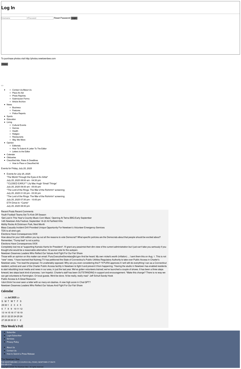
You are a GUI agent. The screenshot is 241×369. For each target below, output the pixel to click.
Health (15, 130)
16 (12, 312)
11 (18, 308)
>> (18, 297)
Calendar (11, 154)
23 (12, 316)
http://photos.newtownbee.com (41, 58)
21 (6, 316)
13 (3, 312)
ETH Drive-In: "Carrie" (18, 202)
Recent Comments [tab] (24, 211)
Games (15, 127)
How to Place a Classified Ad (25, 163)
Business (16, 107)
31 (15, 320)
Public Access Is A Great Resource (18, 278)
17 (15, 312)
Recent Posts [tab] (7, 211)
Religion (16, 133)
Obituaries (11, 157)
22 (9, 316)
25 (18, 316)
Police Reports (19, 113)
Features (16, 110)
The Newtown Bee (10, 359)
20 (3, 316)
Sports (10, 116)
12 (21, 308)
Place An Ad (18, 92)
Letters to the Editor (21, 151)
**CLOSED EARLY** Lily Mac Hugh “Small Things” (32, 183)
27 (3, 320)
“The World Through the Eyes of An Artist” (27, 177)
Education (11, 119)
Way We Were (18, 139)
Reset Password (62, 17)
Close (4, 64)
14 (6, 312)
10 (15, 308)
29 (3, 304)
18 (18, 312)
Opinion (10, 142)
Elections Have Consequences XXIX (19, 233)
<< (6, 297)
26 (21, 316)
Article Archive (19, 101)
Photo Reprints (19, 95)
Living (9, 122)
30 (6, 304)
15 (9, 312)
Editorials (16, 145)
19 (21, 312)
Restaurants (17, 136)
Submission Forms (21, 98)
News (9, 104)
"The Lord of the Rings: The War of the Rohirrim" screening (36, 189)
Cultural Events (19, 124)
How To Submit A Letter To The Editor (29, 148)
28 (6, 320)
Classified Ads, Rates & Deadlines (22, 160)
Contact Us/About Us (22, 89)
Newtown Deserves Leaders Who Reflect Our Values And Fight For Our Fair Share (42, 253)
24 (15, 316)
